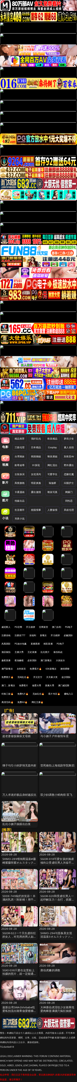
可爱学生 (52, 474)
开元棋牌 (30, 627)
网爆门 (69, 492)
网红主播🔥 (38, 702)
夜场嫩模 (19, 660)
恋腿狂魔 (69, 474)
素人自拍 (69, 447)
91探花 (36, 465)
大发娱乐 (60, 660)
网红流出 (52, 465)
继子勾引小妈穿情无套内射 (19, 765)
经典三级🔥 (7, 693)
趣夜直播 (6, 660)
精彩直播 (48, 643)
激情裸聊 (65, 668)
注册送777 (20, 635)
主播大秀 (19, 652)
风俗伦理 (69, 510)
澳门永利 (56, 627)
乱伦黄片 (45, 652)
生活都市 (19, 510)
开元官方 (37, 677)
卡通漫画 (19, 492)
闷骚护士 (69, 483)
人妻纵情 (52, 510)
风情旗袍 (19, 483)
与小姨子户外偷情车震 (54, 736)
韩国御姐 (36, 456)
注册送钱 (6, 635)
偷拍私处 (58, 652)
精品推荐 (19, 438)
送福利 (32, 635)
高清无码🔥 (7, 702)
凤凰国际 (6, 643)
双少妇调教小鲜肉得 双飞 (56, 794)
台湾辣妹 (19, 456)
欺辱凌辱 (19, 465)
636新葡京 (51, 668)
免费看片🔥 (36, 668)
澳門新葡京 (7, 668)
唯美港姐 (52, 456)
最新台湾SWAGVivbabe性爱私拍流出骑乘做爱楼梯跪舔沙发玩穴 (19, 1010)
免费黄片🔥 (7, 677)
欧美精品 (52, 438)
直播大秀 (49, 685)
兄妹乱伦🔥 (38, 693)
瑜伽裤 (52, 483)
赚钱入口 (68, 693)
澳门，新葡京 (8, 685)
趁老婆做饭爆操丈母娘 (16, 736)
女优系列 (36, 474)
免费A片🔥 (23, 693)
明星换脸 (36, 483)
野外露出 (69, 465)
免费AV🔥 (22, 702)
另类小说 (19, 518)
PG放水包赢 (21, 643)
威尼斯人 (6, 627)
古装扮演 (19, 474)
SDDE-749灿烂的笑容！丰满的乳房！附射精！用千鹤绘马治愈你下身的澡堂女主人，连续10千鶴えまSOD (19, 901)
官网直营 (43, 627)
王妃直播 (32, 652)
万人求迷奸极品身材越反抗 (19, 794)
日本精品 (36, 447)
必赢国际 (68, 635)
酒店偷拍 (6, 652)
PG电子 (69, 627)
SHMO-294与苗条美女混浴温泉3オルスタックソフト (56, 936)
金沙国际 (66, 677)
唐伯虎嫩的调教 (50, 970)
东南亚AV (69, 456)
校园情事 (36, 510)
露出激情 (36, 492)
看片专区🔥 (54, 693)
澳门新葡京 (46, 660)
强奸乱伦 (36, 438)
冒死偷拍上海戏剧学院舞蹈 (57, 765)
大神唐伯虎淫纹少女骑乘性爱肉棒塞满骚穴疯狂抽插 (57, 1009)
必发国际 (32, 660)
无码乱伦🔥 (23, 677)
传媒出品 (19, 500)
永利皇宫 (21, 668)
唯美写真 (52, 492)
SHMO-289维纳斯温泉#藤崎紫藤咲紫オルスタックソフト (19, 862)
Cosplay (52, 447)
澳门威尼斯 (64, 685)
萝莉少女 (69, 438)
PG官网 (18, 627)
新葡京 (43, 635)
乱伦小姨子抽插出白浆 (16, 824)
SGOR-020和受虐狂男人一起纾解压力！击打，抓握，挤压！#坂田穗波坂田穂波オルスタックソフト (57, 901)
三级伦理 (19, 447)
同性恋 (69, 500)
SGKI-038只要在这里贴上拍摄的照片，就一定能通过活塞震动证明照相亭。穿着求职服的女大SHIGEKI (19, 975)
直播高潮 (35, 643)
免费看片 (23, 685)
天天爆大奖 (52, 677)
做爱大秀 (36, 685)
